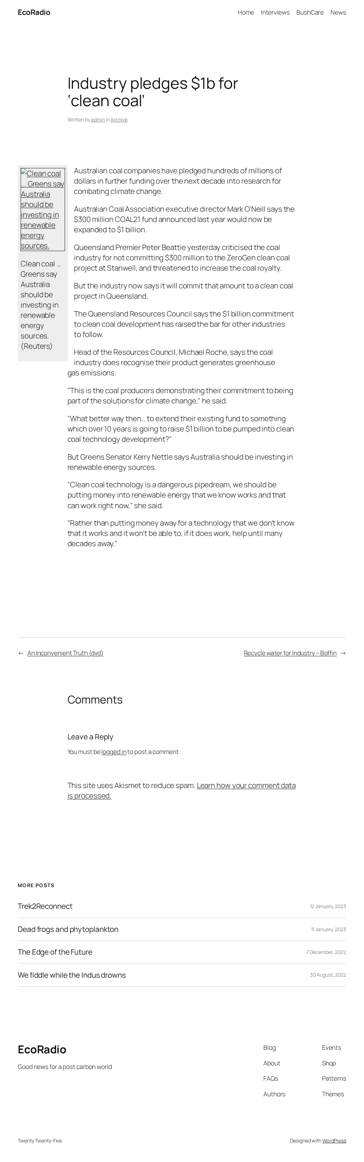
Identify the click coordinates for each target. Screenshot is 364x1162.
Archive (119, 119)
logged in (113, 751)
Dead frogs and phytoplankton (68, 929)
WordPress (334, 1140)
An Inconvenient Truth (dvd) (65, 652)
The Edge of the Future (55, 952)
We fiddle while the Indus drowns (72, 975)
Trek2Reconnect (45, 906)
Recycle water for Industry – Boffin (290, 652)
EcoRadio (34, 12)
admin (98, 119)
